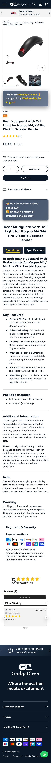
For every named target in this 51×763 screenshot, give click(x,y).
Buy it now (25, 178)
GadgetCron (14, 752)
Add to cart (34, 169)
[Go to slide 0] (24, 628)
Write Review (25, 597)
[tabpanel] (25, 387)
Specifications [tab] (36, 250)
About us (6, 756)
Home (5, 21)
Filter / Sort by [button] (13, 603)
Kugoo (5, 111)
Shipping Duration (32, 756)
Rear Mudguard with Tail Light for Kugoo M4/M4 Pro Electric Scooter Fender (23, 23)
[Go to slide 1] (27, 628)
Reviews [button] (10, 591)
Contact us (17, 756)
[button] (46, 4)
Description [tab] (13, 250)
